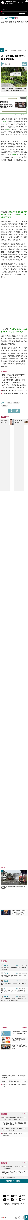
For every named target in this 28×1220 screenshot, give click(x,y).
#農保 (9, 402)
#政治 (3, 402)
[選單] (1, 17)
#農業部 (4, 405)
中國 (18, 22)
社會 (14, 22)
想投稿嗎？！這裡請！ (14, 1181)
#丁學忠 (16, 402)
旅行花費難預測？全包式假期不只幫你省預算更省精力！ (18, 422)
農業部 (14, 154)
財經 (10, 22)
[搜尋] (26, 17)
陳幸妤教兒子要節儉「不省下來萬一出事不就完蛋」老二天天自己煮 (4, 422)
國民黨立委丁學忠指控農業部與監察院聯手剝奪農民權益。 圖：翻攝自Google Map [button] (14, 89)
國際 (6, 22)
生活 (22, 22)
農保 (8, 129)
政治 (2, 22)
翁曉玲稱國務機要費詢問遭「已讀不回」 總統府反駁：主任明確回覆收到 (14, 214)
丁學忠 (3, 121)
